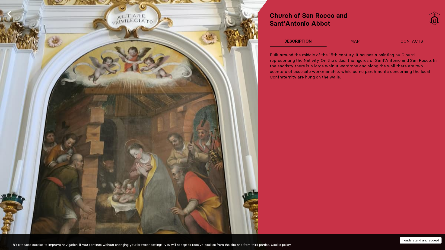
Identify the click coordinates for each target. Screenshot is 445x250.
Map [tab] (355, 41)
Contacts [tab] (411, 41)
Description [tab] (298, 41)
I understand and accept (420, 240)
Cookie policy (281, 245)
